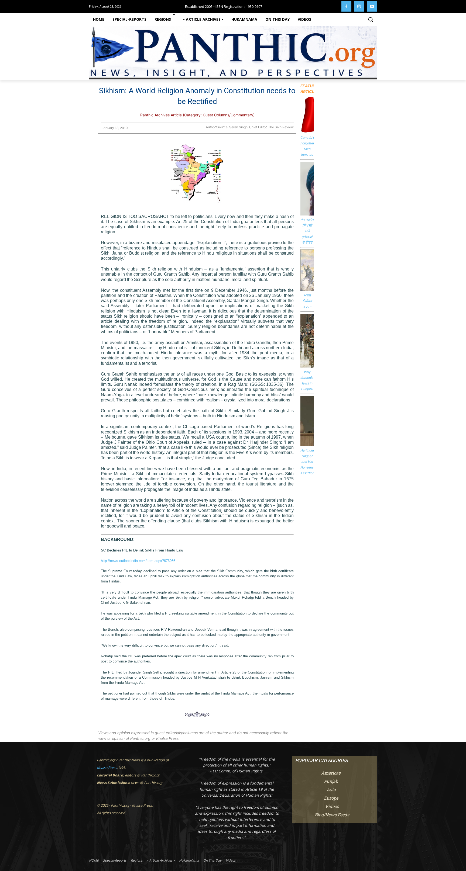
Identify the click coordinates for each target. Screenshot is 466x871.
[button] (370, 19)
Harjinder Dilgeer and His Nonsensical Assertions (309, 461)
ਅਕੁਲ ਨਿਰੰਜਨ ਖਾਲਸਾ (307, 301)
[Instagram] (359, 6)
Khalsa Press (107, 767)
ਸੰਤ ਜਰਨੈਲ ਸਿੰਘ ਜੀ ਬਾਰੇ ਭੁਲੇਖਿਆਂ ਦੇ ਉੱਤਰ (307, 231)
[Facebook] (346, 6)
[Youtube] (372, 6)
